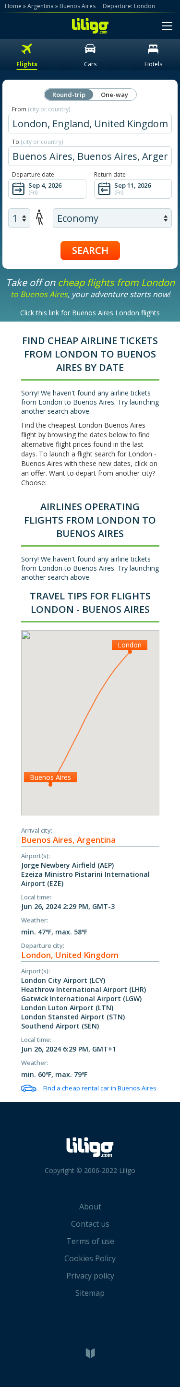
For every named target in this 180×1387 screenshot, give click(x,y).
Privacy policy (90, 1275)
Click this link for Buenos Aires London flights (90, 312)
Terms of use (90, 1241)
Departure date (33, 174)
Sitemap (90, 1293)
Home (13, 6)
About (90, 1206)
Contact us (90, 1224)
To (37, 142)
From (41, 109)
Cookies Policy (90, 1258)
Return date (110, 174)
